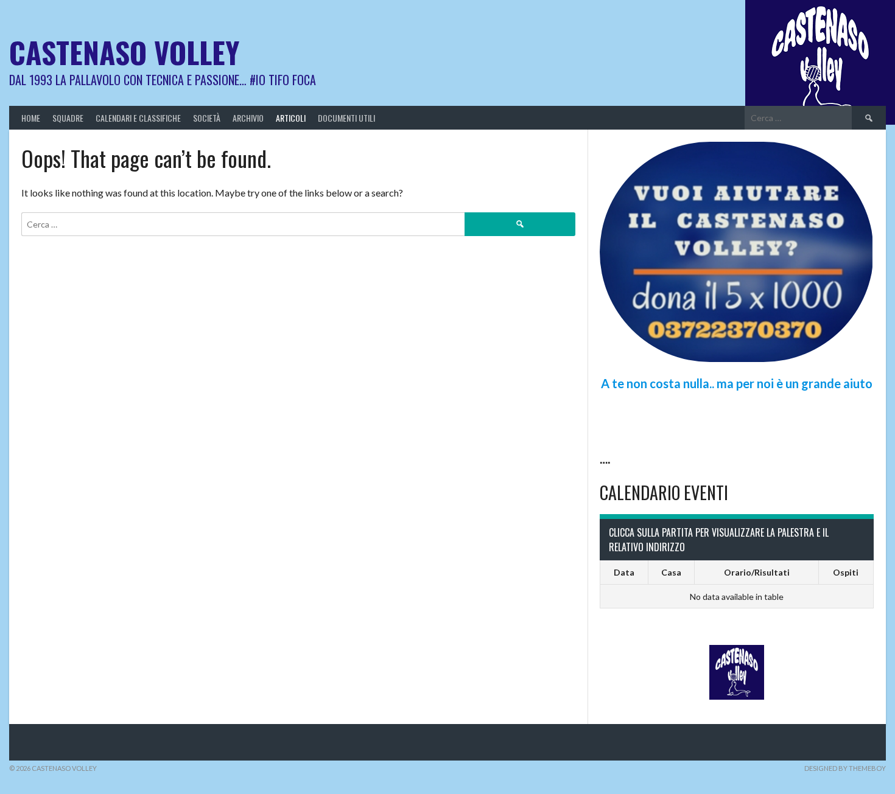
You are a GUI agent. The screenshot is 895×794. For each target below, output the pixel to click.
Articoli (291, 117)
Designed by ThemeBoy (845, 768)
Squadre (67, 117)
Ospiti (845, 572)
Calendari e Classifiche (138, 117)
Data (624, 572)
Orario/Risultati (757, 572)
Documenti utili (346, 117)
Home (30, 117)
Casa (671, 572)
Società (206, 117)
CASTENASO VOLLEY (124, 52)
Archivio (248, 117)
